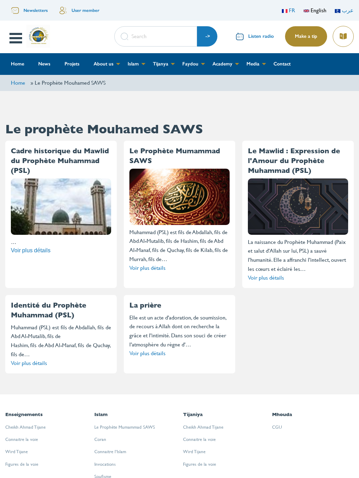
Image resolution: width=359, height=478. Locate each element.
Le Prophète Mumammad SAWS (124, 427)
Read (344, 34)
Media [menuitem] (252, 64)
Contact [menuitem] (282, 64)
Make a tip (306, 36)
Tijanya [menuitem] (160, 64)
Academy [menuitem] (222, 64)
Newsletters (35, 10)
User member (85, 10)
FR (291, 10)
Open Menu (16, 38)
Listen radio (261, 36)
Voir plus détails (30, 250)
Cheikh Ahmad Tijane (25, 427)
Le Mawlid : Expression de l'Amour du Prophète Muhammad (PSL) (294, 161)
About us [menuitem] (104, 64)
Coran (100, 439)
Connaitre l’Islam (110, 451)
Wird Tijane (16, 451)
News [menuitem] (44, 64)
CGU (277, 427)
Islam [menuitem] (133, 64)
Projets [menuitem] (72, 64)
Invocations (105, 464)
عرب (347, 10)
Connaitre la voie (21, 439)
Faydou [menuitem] (190, 64)
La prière (145, 305)
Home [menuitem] (17, 64)
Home (18, 82)
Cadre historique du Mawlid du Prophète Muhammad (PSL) (60, 161)
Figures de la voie (21, 464)
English (317, 10)
